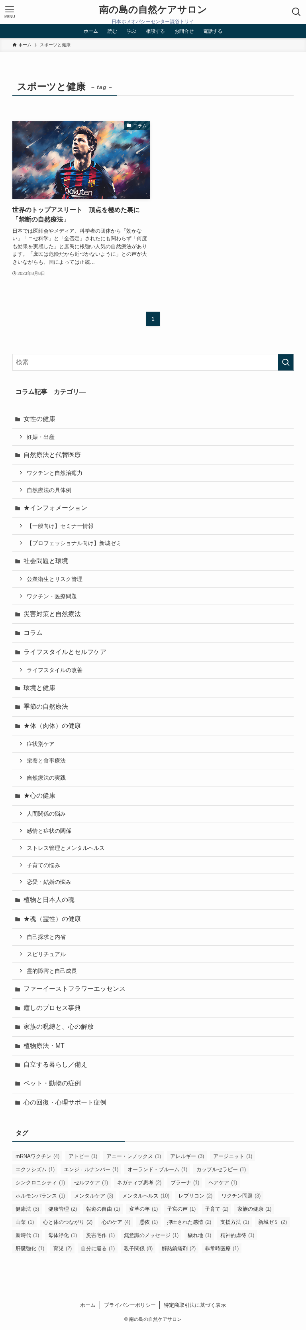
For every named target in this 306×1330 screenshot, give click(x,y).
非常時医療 (222, 1248)
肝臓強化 (30, 1248)
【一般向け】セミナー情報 (60, 526)
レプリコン (195, 1196)
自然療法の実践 (46, 778)
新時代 (27, 1235)
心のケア (116, 1222)
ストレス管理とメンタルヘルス (66, 848)
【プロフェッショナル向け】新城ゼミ (74, 543)
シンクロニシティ (40, 1183)
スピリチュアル (46, 954)
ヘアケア (222, 1183)
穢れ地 (199, 1235)
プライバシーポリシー (130, 1305)
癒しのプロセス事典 (52, 1007)
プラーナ (185, 1183)
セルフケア (91, 1183)
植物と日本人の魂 (49, 899)
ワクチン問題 (241, 1196)
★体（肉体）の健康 (52, 725)
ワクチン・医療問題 (52, 596)
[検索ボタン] (296, 12)
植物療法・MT (44, 1045)
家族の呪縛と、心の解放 (59, 1026)
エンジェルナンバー (91, 1169)
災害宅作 (100, 1235)
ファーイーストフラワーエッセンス (75, 988)
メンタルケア (93, 1196)
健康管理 (62, 1209)
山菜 (25, 1222)
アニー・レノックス (133, 1156)
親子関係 (138, 1248)
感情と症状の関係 (49, 831)
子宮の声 (181, 1209)
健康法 (27, 1209)
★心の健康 (39, 795)
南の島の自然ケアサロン (153, 9)
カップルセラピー (221, 1169)
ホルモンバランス (40, 1196)
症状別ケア (41, 744)
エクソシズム (35, 1169)
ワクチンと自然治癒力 (54, 473)
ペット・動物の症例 (52, 1083)
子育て (216, 1209)
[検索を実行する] (286, 362)
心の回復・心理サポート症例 (65, 1102)
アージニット (232, 1156)
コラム (33, 632)
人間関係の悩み (46, 813)
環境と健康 (39, 687)
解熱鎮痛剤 (179, 1248)
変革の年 (143, 1209)
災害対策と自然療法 (52, 614)
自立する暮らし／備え (55, 1064)
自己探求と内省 (46, 937)
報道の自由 (103, 1209)
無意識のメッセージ (151, 1235)
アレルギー (187, 1156)
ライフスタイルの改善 (54, 670)
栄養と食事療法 (46, 760)
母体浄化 (62, 1235)
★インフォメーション (55, 507)
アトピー (83, 1156)
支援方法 (234, 1222)
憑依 (148, 1222)
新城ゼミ (272, 1222)
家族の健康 (254, 1209)
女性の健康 (39, 418)
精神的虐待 (237, 1235)
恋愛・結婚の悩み (49, 882)
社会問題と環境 (46, 560)
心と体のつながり (67, 1222)
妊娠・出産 (41, 437)
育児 (62, 1248)
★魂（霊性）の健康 (52, 918)
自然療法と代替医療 (52, 454)
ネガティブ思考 (139, 1183)
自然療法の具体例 (49, 490)
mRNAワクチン (37, 1156)
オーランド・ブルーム (157, 1169)
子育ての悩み (43, 865)
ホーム (88, 1305)
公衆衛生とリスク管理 (54, 579)
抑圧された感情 (189, 1222)
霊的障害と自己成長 (52, 971)
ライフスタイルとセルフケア (65, 651)
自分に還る (98, 1248)
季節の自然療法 (46, 706)
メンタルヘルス (145, 1196)
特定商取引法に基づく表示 (195, 1305)
